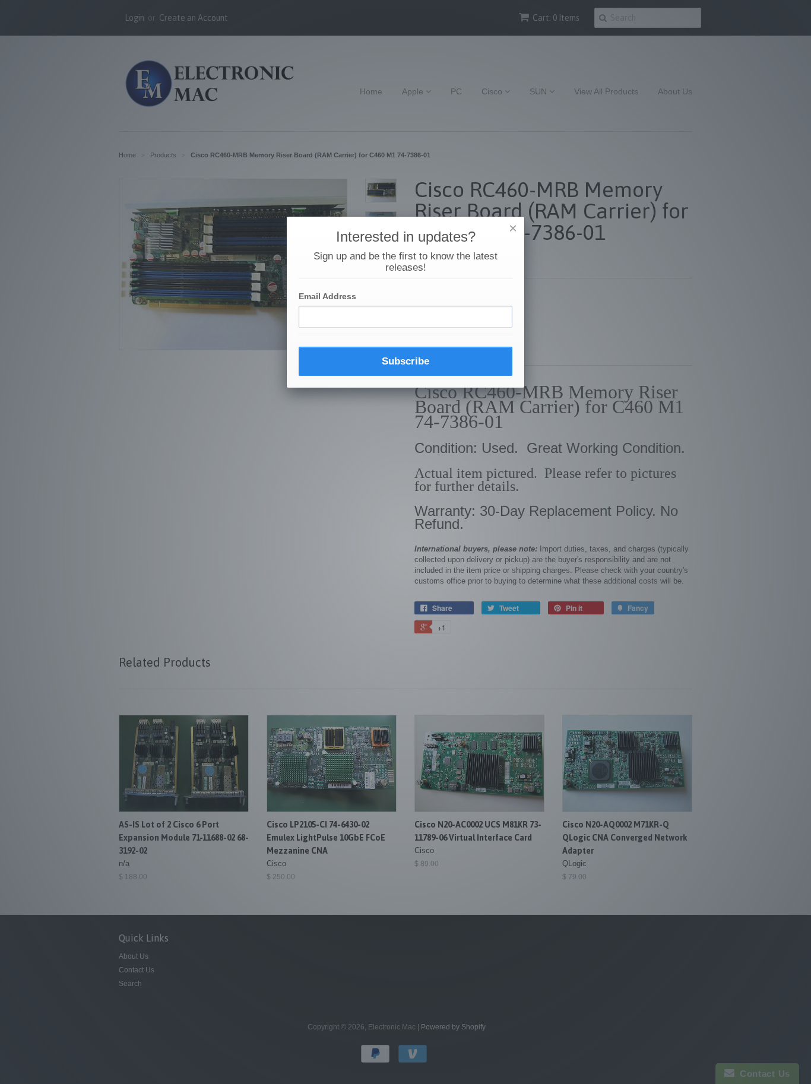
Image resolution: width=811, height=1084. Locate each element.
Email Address (327, 296)
